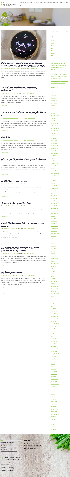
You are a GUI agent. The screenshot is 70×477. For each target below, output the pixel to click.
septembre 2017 (55, 173)
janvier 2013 (54, 253)
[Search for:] (60, 31)
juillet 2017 (53, 175)
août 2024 (53, 108)
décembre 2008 (54, 376)
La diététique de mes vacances (14, 181)
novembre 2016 (54, 188)
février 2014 (54, 221)
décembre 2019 (54, 145)
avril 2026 (53, 98)
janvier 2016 (54, 198)
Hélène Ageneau (6, 68)
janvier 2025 (54, 105)
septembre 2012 (55, 263)
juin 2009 (53, 361)
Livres (25, 6)
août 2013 (53, 236)
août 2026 (53, 95)
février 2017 (54, 183)
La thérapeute (28, 2)
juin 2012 (53, 271)
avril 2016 (53, 193)
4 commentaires (30, 228)
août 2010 (53, 326)
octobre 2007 (54, 411)
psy (51, 48)
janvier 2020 (54, 143)
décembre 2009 (54, 346)
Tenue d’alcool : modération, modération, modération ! (19, 89)
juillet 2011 (53, 298)
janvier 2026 (54, 100)
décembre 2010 (54, 316)
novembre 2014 (54, 211)
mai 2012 (53, 273)
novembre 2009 (54, 349)
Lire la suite (4, 81)
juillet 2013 (53, 238)
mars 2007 (53, 429)
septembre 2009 (55, 354)
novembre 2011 (54, 288)
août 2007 (53, 416)
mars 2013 (53, 248)
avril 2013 (53, 246)
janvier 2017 (54, 186)
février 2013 (54, 251)
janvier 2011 (54, 313)
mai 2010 (53, 334)
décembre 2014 (54, 208)
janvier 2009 (54, 374)
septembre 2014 (55, 213)
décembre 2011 (54, 286)
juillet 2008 (53, 389)
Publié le (16, 68)
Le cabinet (36, 2)
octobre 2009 (54, 351)
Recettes (53, 50)
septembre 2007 (55, 414)
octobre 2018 (54, 165)
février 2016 (54, 196)
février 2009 (54, 371)
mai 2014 (53, 216)
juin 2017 (53, 178)
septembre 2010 (55, 323)
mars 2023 (53, 120)
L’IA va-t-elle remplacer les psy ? (59, 72)
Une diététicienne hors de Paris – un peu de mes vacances (22, 224)
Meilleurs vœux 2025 (56, 87)
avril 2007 (53, 426)
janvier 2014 (54, 223)
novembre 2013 (54, 228)
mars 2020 (53, 138)
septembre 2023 (55, 115)
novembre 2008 (54, 379)
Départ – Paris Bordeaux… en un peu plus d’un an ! (23, 114)
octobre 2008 (54, 381)
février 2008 (54, 401)
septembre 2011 (55, 293)
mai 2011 (53, 303)
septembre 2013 (55, 233)
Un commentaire (31, 93)
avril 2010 (53, 336)
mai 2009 (53, 364)
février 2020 (54, 140)
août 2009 (53, 356)
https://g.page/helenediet (30, 448)
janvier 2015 (54, 206)
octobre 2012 (54, 261)
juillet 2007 (53, 419)
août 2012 (53, 266)
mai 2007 (53, 424)
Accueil (22, 2)
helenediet (5, 93)
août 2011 (53, 296)
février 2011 (54, 311)
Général (52, 43)
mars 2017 (53, 180)
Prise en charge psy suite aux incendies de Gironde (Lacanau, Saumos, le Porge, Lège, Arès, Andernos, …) (58, 66)
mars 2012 (53, 278)
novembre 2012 (54, 258)
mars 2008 (53, 399)
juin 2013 (53, 241)
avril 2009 (53, 366)
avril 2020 (53, 135)
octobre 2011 (54, 291)
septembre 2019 (55, 153)
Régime (52, 53)
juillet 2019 (53, 158)
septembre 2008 (55, 384)
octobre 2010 (54, 321)
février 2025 (54, 103)
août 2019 (53, 155)
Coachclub (5, 137)
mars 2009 (53, 369)
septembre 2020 (55, 130)
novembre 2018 (54, 163)
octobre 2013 (54, 231)
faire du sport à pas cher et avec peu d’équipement (23, 159)
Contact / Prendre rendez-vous (61, 2)
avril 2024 (53, 113)
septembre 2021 (55, 128)
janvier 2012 (54, 283)
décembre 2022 (54, 123)
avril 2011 (53, 306)
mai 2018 (53, 168)
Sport (29, 68)
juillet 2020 (53, 133)
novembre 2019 (54, 148)
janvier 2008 (54, 404)
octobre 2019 (54, 150)
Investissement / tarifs (46, 2)
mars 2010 (53, 339)
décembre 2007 (54, 406)
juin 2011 (53, 301)
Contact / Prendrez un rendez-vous (9, 451)
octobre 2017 (54, 170)
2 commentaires (31, 118)
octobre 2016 (54, 191)
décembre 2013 (54, 226)
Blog (21, 6)
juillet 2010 (53, 329)
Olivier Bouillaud (9, 470)
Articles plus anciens (7, 294)
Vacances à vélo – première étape (16, 203)
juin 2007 (53, 421)
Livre (52, 45)
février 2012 (54, 281)
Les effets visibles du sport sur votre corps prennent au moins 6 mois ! (19, 249)
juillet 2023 (53, 118)
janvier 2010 (54, 344)
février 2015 (54, 203)
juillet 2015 (53, 201)
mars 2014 (53, 218)
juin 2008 (53, 391)
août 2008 (53, 386)
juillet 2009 (53, 359)
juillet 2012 (53, 268)
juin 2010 (53, 331)
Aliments (53, 40)
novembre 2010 (54, 318)
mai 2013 (53, 243)
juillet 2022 (53, 125)
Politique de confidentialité (7, 467)
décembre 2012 (54, 256)
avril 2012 (53, 276)
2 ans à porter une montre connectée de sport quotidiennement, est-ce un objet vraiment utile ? (23, 64)
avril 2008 (53, 396)
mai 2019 (53, 160)
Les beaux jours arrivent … (13, 272)
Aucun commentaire (35, 68)
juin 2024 (53, 110)
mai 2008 (53, 394)
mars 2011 (53, 308)
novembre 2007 (54, 409)
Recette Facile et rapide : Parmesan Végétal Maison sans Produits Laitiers (59, 83)
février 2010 (54, 341)
